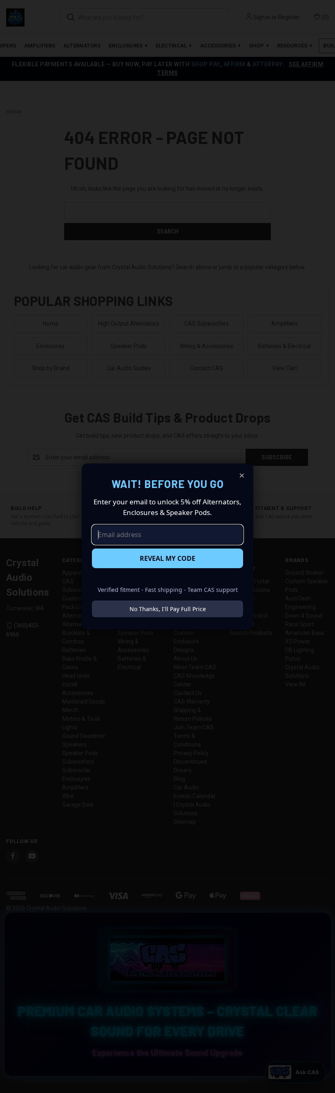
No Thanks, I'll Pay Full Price (168, 609)
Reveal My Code (167, 558)
